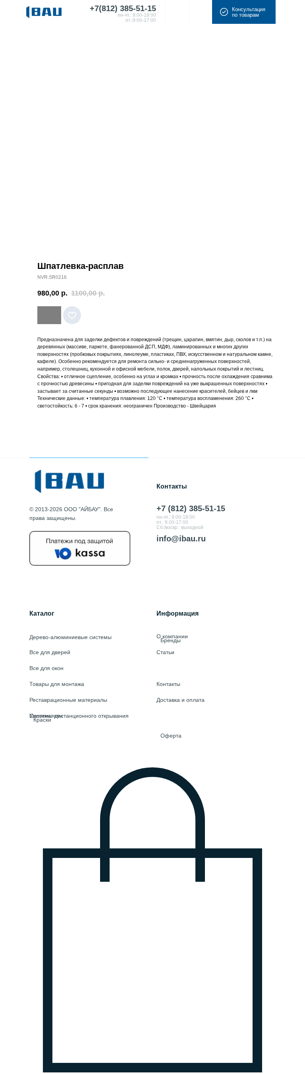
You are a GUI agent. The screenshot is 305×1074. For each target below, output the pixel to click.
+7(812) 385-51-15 (123, 8)
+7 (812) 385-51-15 (190, 508)
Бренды (170, 640)
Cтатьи (165, 652)
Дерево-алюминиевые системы (70, 637)
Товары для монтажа (56, 684)
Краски (42, 720)
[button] (244, 12)
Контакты (168, 684)
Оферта (170, 735)
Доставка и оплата (180, 700)
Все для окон (46, 668)
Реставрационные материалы (68, 700)
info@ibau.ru (181, 538)
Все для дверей (49, 652)
